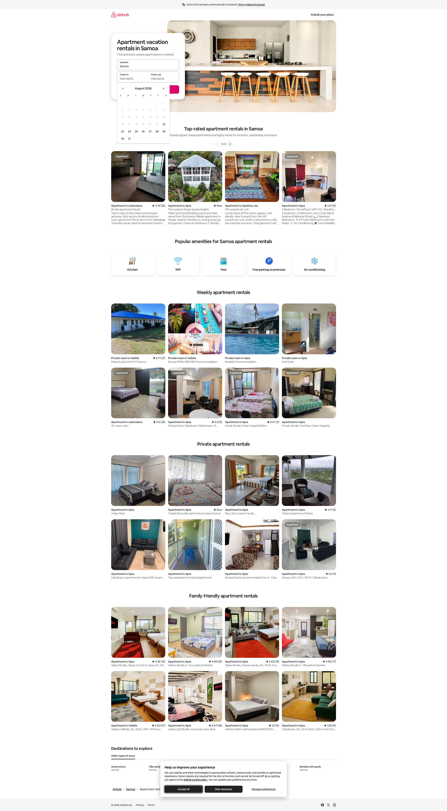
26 (143, 131)
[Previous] (217, 144)
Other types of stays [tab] (123, 755)
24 (129, 131)
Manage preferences (264, 789)
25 (136, 131)
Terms (151, 805)
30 (122, 138)
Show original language (251, 4)
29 (163, 131)
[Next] (230, 144)
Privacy (140, 805)
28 (157, 131)
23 (122, 131)
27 (150, 131)
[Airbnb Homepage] (120, 14)
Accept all (183, 789)
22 (163, 124)
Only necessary (223, 789)
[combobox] (148, 66)
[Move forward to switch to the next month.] (163, 89)
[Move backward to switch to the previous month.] (123, 89)
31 (129, 138)
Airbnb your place (322, 15)
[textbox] (132, 78)
